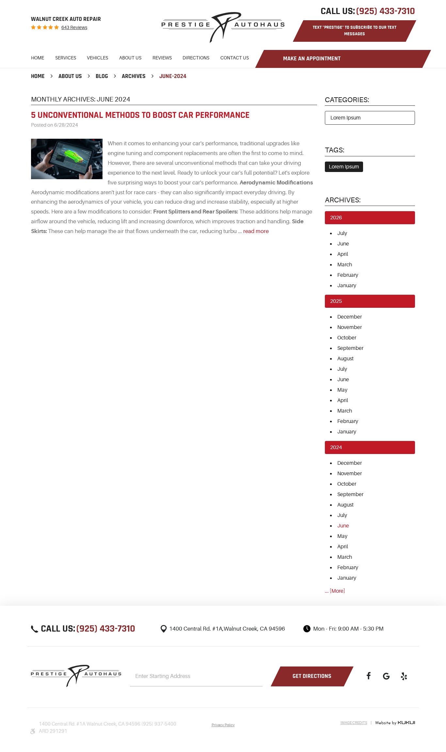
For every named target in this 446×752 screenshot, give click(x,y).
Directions (196, 57)
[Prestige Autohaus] (223, 27)
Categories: (347, 100)
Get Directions (312, 676)
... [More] (335, 591)
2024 (336, 447)
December (349, 317)
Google (386, 676)
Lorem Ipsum (345, 118)
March (344, 265)
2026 (336, 218)
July (342, 233)
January (346, 286)
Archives (134, 76)
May (342, 390)
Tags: (334, 150)
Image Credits (354, 723)
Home (37, 57)
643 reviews (74, 27)
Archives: (343, 200)
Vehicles (97, 57)
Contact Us (234, 57)
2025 (336, 301)
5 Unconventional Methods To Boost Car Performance (140, 115)
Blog (102, 76)
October (346, 338)
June (343, 244)
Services (65, 57)
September (350, 348)
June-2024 (172, 76)
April (342, 254)
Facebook (368, 676)
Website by (395, 723)
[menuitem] (37, 59)
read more (256, 231)
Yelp (403, 676)
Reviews (162, 57)
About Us (130, 57)
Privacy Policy (223, 725)
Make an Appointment (312, 59)
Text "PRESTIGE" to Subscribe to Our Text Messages (354, 30)
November (349, 327)
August (345, 359)
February (347, 275)
